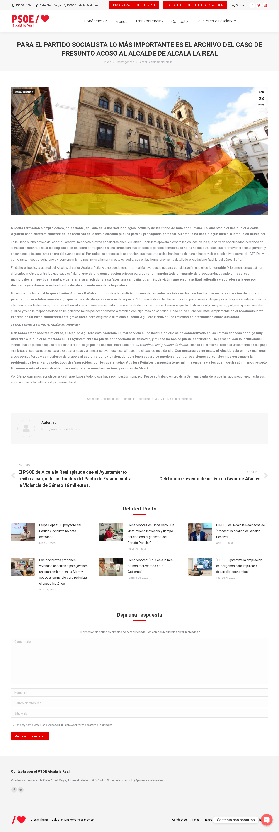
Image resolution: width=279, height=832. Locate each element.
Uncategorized (125, 62)
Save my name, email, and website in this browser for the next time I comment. (63, 725)
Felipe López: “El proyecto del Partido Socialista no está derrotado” (60, 531)
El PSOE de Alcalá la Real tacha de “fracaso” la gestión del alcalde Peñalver (240, 531)
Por (129, 398)
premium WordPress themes (76, 819)
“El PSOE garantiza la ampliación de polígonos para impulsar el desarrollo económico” (239, 566)
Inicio (107, 62)
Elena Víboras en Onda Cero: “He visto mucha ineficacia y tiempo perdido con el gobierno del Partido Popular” (151, 534)
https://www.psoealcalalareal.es (61, 429)
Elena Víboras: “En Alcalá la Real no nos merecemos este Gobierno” (150, 566)
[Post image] (23, 532)
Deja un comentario (179, 398)
